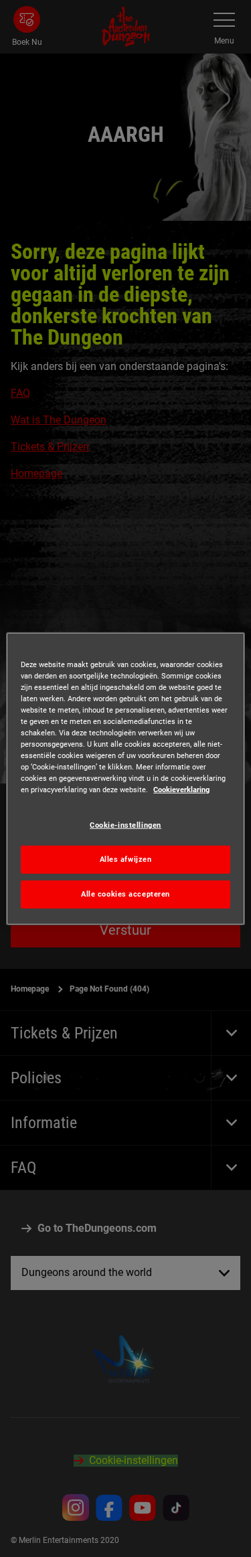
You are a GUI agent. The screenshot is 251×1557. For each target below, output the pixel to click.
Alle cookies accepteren (125, 894)
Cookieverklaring (181, 789)
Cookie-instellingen (125, 825)
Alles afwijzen (126, 859)
